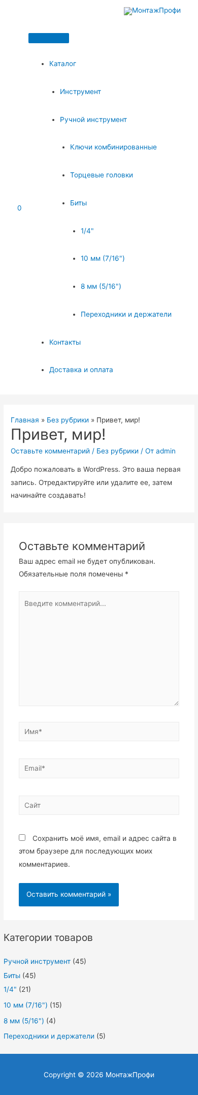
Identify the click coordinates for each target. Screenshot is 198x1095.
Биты (78, 203)
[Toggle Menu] (48, 38)
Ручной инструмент (93, 119)
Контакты (65, 342)
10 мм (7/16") (103, 258)
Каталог (62, 63)
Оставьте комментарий (50, 451)
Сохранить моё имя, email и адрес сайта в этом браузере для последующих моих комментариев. (98, 851)
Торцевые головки (101, 175)
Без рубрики (117, 451)
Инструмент (80, 91)
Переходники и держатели (126, 314)
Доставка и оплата (81, 370)
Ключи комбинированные (113, 147)
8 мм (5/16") (101, 286)
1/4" (87, 231)
